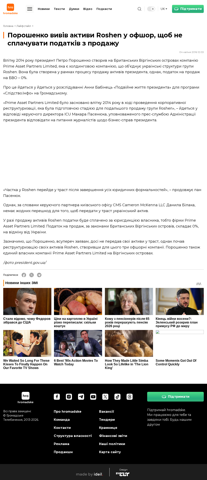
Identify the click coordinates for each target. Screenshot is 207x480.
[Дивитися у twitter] (105, 397)
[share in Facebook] (24, 275)
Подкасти (104, 9)
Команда (62, 420)
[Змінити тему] (151, 8)
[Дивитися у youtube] (93, 397)
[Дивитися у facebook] (57, 397)
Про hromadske (67, 411)
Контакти (62, 428)
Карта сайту (110, 452)
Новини (44, 9)
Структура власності (73, 436)
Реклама (61, 444)
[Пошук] (139, 9)
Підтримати (191, 9)
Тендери (107, 420)
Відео (87, 9)
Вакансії (106, 411)
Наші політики (112, 444)
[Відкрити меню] (30, 9)
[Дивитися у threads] (130, 397)
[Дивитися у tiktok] (117, 397)
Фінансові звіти (113, 436)
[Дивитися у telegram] (81, 397)
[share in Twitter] (31, 275)
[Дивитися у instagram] (69, 397)
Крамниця (108, 428)
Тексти (59, 9)
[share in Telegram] (39, 275)
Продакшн (63, 452)
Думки (74, 9)
